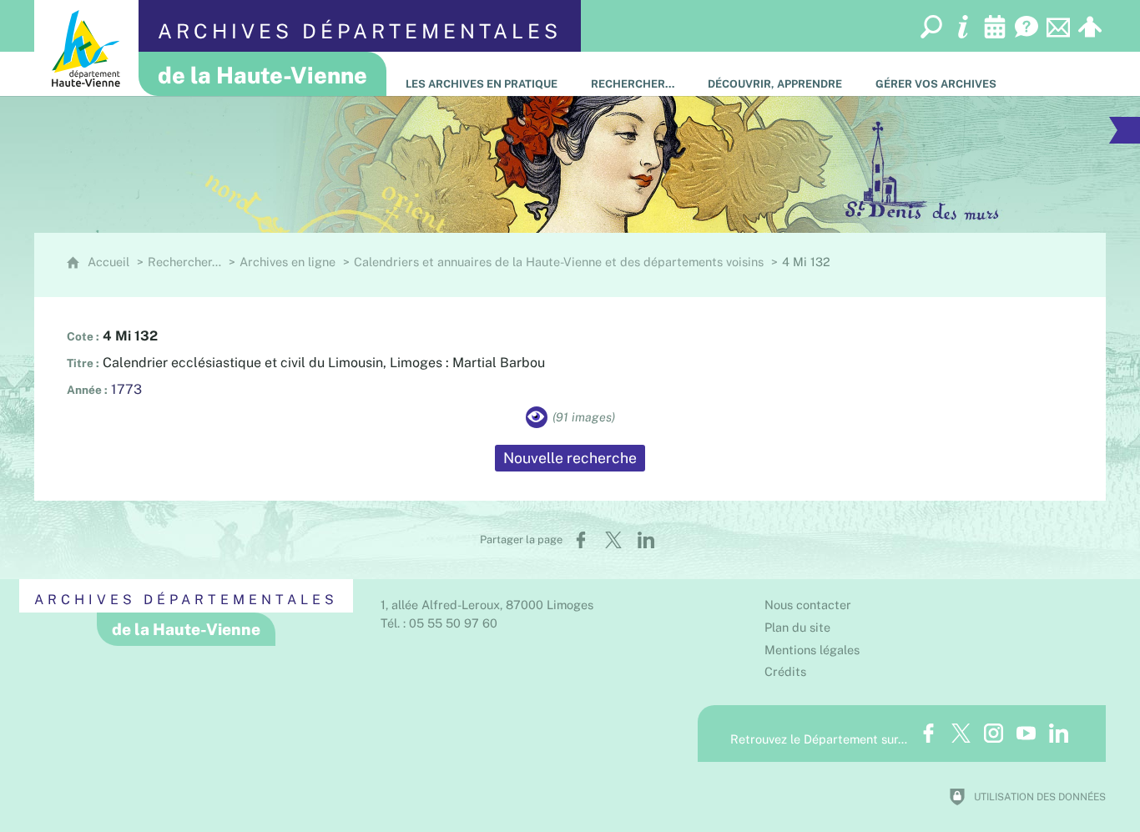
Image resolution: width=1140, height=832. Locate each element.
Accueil (108, 262)
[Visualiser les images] (536, 417)
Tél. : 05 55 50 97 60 (439, 623)
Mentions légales (812, 650)
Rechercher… (184, 262)
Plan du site (797, 627)
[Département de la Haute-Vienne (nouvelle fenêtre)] (86, 48)
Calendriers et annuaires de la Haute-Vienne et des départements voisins (559, 262)
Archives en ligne (287, 262)
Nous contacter (807, 605)
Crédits (785, 671)
